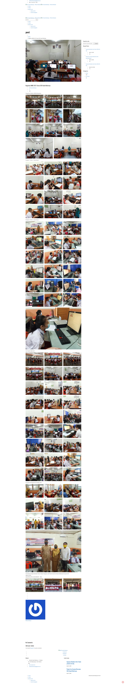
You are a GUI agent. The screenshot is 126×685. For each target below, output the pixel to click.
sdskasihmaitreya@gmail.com (35, 0)
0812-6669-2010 (32, 664)
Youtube (64, 655)
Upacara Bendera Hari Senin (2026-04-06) (74, 663)
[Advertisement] (53, 631)
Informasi (87, 76)
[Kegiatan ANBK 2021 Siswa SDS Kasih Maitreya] (53, 61)
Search (96, 43)
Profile (29, 677)
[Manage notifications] (123, 682)
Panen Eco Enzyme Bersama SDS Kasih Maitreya (74, 670)
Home (29, 675)
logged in (32, 648)
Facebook (65, 651)
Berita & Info (33, 680)
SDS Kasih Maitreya (32, 87)
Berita (29, 36)
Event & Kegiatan (34, 681)
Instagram (65, 653)
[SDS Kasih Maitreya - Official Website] (41, 4)
